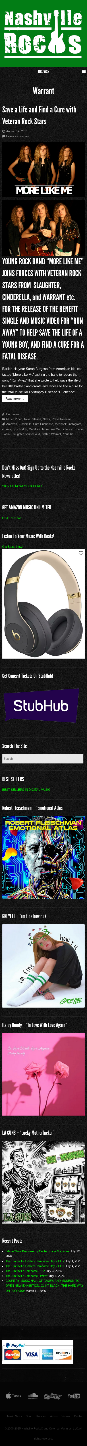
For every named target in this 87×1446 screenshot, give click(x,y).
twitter (45, 434)
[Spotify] (53, 1396)
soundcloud (32, 434)
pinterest (67, 429)
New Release (32, 419)
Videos (66, 1416)
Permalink (12, 414)
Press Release (61, 419)
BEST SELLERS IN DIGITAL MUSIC (26, 789)
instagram (74, 424)
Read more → (15, 398)
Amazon (11, 424)
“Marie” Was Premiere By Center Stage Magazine (37, 1251)
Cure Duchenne (43, 424)
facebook (61, 424)
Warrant (56, 434)
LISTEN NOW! (11, 518)
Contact (78, 1416)
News (46, 419)
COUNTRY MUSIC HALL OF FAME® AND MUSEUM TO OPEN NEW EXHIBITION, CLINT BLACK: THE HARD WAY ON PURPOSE (44, 1285)
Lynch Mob (20, 429)
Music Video (14, 419)
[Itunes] (13, 1396)
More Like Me (51, 429)
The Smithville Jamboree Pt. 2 (25, 1271)
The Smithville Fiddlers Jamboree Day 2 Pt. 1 (35, 1266)
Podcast (41, 1416)
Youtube (68, 434)
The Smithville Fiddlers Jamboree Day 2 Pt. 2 (35, 1261)
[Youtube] (74, 1396)
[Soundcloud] (32, 1396)
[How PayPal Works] (37, 1363)
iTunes (6, 429)
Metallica (34, 429)
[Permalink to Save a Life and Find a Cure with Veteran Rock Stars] (43, 169)
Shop (29, 1416)
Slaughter (17, 434)
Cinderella (25, 424)
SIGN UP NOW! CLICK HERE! (22, 486)
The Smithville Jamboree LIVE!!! (27, 1276)
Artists (54, 1416)
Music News (14, 1416)
